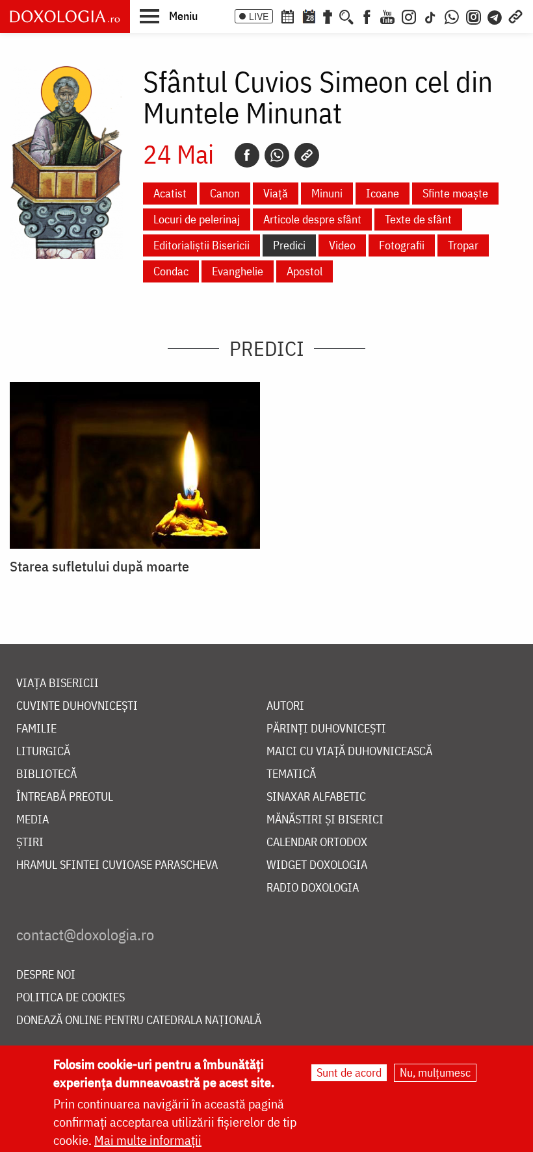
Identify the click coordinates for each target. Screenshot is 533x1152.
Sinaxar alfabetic (316, 797)
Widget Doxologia (316, 865)
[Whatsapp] (277, 155)
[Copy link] (306, 155)
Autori (285, 706)
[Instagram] (409, 15)
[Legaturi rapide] (515, 15)
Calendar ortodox (316, 842)
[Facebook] (367, 15)
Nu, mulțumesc (435, 1072)
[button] (169, 15)
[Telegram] (495, 15)
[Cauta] (346, 15)
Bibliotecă (46, 774)
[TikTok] (430, 15)
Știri (30, 842)
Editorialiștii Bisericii (201, 245)
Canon (225, 193)
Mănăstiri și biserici (325, 820)
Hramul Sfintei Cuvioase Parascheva (117, 865)
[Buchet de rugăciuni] (327, 15)
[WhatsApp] (452, 15)
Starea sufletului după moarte (99, 566)
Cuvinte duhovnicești (77, 706)
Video (342, 245)
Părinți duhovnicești (326, 729)
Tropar (463, 245)
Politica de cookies (70, 998)
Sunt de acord (349, 1072)
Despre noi (45, 975)
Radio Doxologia (312, 888)
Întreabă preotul (64, 797)
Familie (36, 729)
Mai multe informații (148, 1140)
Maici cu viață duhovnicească (349, 751)
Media (32, 820)
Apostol (304, 271)
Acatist (170, 193)
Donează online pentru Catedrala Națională (138, 1020)
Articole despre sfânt (312, 219)
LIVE (258, 16)
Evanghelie (237, 271)
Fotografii (401, 245)
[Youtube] (387, 15)
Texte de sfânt (418, 219)
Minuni (327, 193)
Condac (170, 271)
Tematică (291, 774)
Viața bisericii (57, 683)
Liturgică (43, 751)
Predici (289, 245)
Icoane (382, 193)
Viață (275, 193)
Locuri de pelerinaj (196, 219)
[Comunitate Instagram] (473, 15)
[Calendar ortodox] (287, 15)
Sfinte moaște (455, 193)
